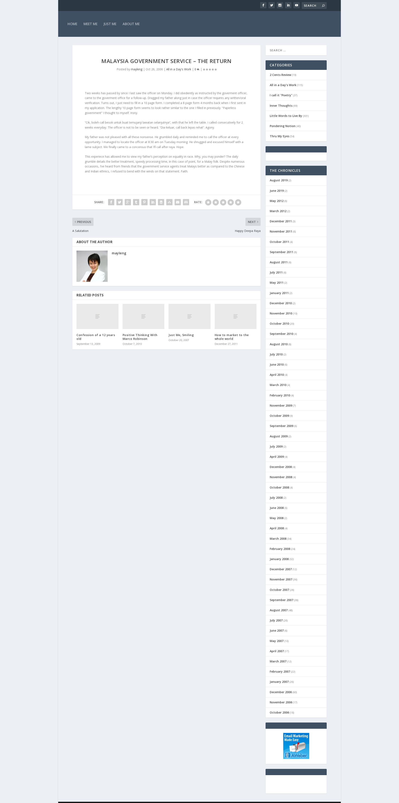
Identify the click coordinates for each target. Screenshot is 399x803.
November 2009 (281, 405)
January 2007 (279, 682)
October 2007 (279, 590)
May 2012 (276, 201)
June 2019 (277, 191)
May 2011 (276, 283)
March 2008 (278, 539)
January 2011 (279, 293)
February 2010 (280, 395)
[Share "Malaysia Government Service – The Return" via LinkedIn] (153, 202)
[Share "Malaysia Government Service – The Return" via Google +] (128, 202)
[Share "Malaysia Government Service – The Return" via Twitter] (119, 202)
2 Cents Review (280, 75)
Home (72, 24)
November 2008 (281, 477)
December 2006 (281, 692)
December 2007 (281, 569)
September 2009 (281, 426)
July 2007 (276, 620)
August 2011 (279, 262)
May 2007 (276, 641)
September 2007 (281, 600)
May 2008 (276, 518)
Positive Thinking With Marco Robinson (140, 337)
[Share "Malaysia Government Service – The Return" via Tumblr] (136, 202)
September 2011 (281, 252)
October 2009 (279, 416)
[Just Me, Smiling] (190, 316)
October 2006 (279, 712)
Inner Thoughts (281, 106)
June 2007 (277, 630)
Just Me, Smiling (181, 335)
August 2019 (279, 180)
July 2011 (276, 272)
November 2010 (281, 313)
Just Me (110, 24)
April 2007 (277, 651)
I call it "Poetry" (281, 95)
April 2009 (277, 457)
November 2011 (281, 231)
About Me (131, 24)
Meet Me (90, 24)
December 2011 (281, 221)
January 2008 (279, 559)
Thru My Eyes (279, 136)
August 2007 (279, 610)
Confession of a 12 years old (95, 337)
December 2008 (281, 467)
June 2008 (277, 508)
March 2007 (278, 661)
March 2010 (278, 385)
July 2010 (276, 354)
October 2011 (279, 242)
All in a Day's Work (178, 69)
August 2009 (279, 436)
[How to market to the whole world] (236, 316)
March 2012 (278, 211)
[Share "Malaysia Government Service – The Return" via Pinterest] (144, 202)
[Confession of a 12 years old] (97, 316)
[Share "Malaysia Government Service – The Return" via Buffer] (161, 202)
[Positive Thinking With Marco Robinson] (144, 316)
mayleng (136, 69)
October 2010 (279, 323)
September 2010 (281, 334)
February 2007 (280, 671)
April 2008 (277, 528)
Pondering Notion (283, 126)
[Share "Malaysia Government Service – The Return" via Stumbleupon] (169, 202)
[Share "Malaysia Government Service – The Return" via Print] (186, 202)
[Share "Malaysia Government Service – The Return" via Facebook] (111, 202)
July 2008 (276, 498)
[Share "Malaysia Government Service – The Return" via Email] (178, 202)
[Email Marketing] (296, 758)
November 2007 (281, 579)
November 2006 (281, 702)
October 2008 (279, 487)
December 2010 (281, 303)
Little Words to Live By (286, 116)
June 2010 (277, 364)
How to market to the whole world (232, 337)
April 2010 (277, 375)
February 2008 (280, 549)
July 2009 (276, 446)
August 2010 (279, 344)
